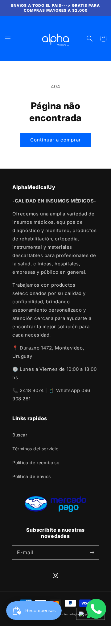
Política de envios (31, 476)
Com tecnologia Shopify (74, 614)
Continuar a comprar (55, 140)
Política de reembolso (36, 462)
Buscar (19, 434)
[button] (7, 38)
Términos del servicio (35, 448)
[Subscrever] (92, 552)
